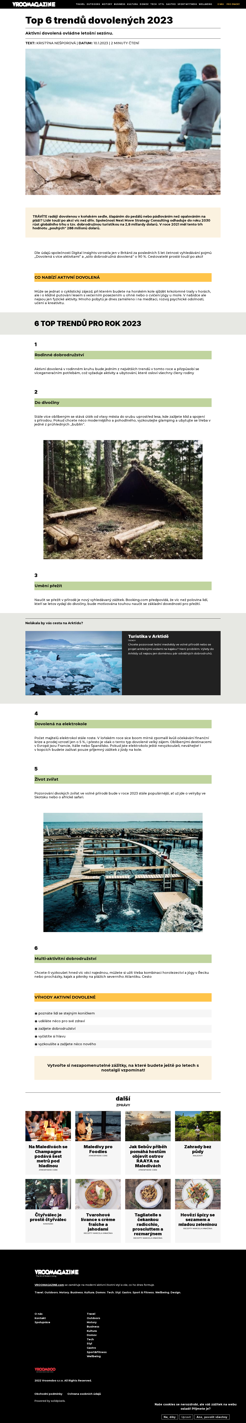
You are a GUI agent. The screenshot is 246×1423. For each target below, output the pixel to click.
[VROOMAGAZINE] (34, 4)
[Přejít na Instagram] (44, 1306)
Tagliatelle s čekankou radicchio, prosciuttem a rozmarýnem (148, 1224)
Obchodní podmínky (48, 1393)
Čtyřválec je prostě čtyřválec (48, 1217)
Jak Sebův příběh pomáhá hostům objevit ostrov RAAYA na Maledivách (148, 1156)
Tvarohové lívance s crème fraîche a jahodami (98, 1222)
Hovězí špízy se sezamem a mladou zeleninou (197, 1219)
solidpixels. (58, 1400)
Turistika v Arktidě (148, 636)
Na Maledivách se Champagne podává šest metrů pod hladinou (48, 1156)
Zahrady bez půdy (197, 1149)
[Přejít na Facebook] (35, 1306)
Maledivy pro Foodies (98, 1149)
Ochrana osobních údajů (84, 1393)
